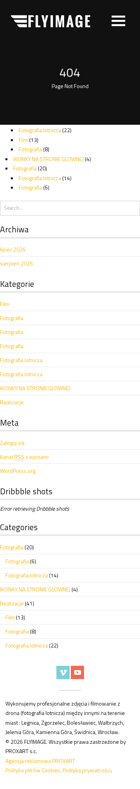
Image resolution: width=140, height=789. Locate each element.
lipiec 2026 (13, 249)
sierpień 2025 (16, 263)
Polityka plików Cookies (32, 770)
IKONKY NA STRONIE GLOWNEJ (48, 159)
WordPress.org (17, 471)
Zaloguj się (12, 443)
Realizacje (12, 402)
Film (23, 140)
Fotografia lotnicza (40, 130)
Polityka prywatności (87, 770)
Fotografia (30, 149)
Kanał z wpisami (24, 457)
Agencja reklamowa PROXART (40, 761)
